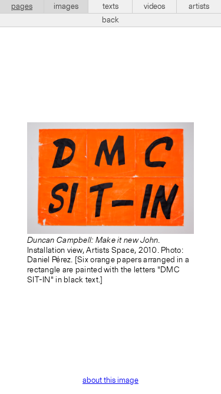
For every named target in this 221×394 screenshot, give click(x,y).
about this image (110, 380)
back (110, 20)
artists (199, 6)
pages (21, 6)
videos (154, 6)
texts (110, 6)
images (66, 6)
